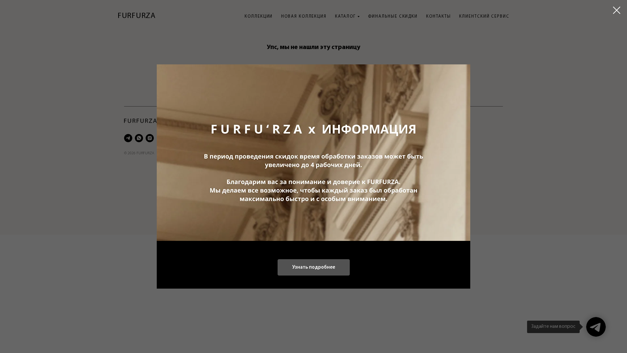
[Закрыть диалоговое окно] (617, 10)
